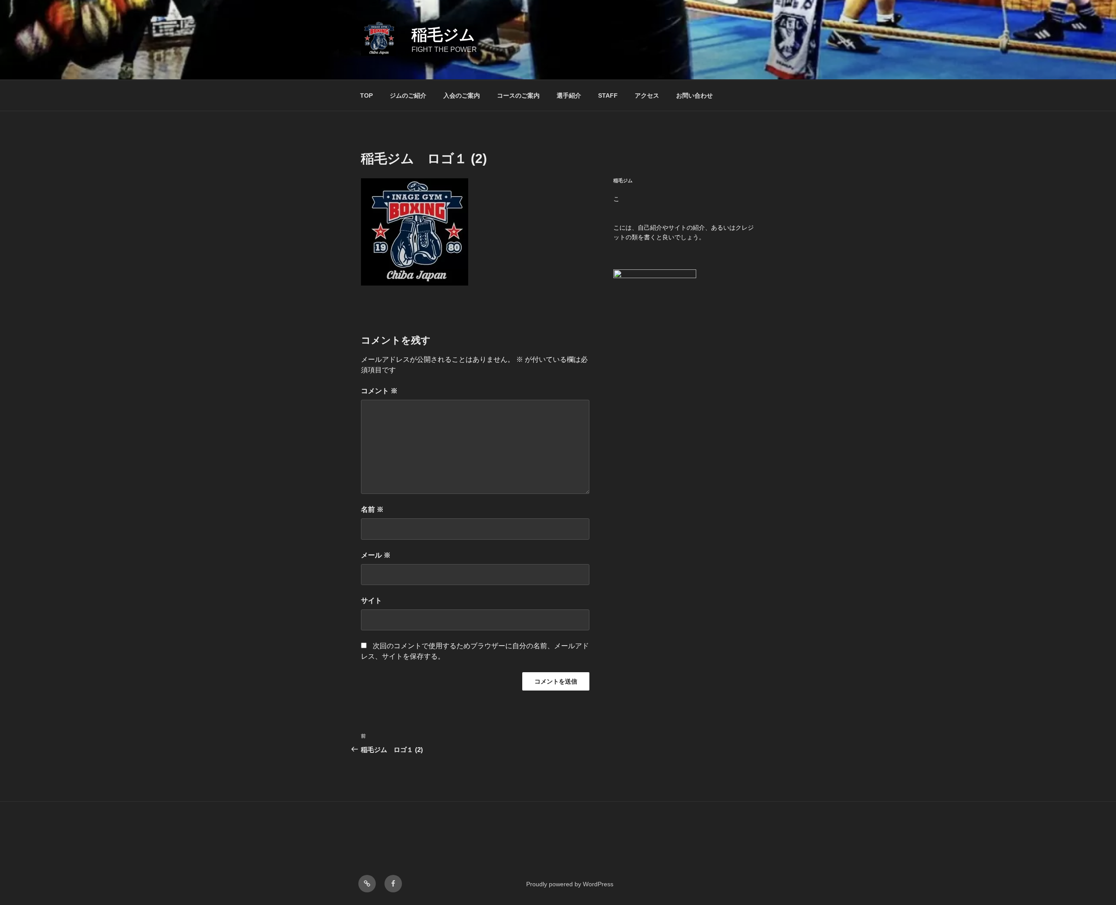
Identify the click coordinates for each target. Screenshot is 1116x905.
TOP (366, 95)
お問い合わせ (694, 95)
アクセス (647, 95)
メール (376, 555)
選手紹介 (569, 95)
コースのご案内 (518, 95)
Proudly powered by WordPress (569, 884)
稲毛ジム (443, 35)
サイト (371, 600)
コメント (379, 391)
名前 (372, 509)
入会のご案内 (461, 95)
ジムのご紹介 (408, 95)
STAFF (608, 95)
